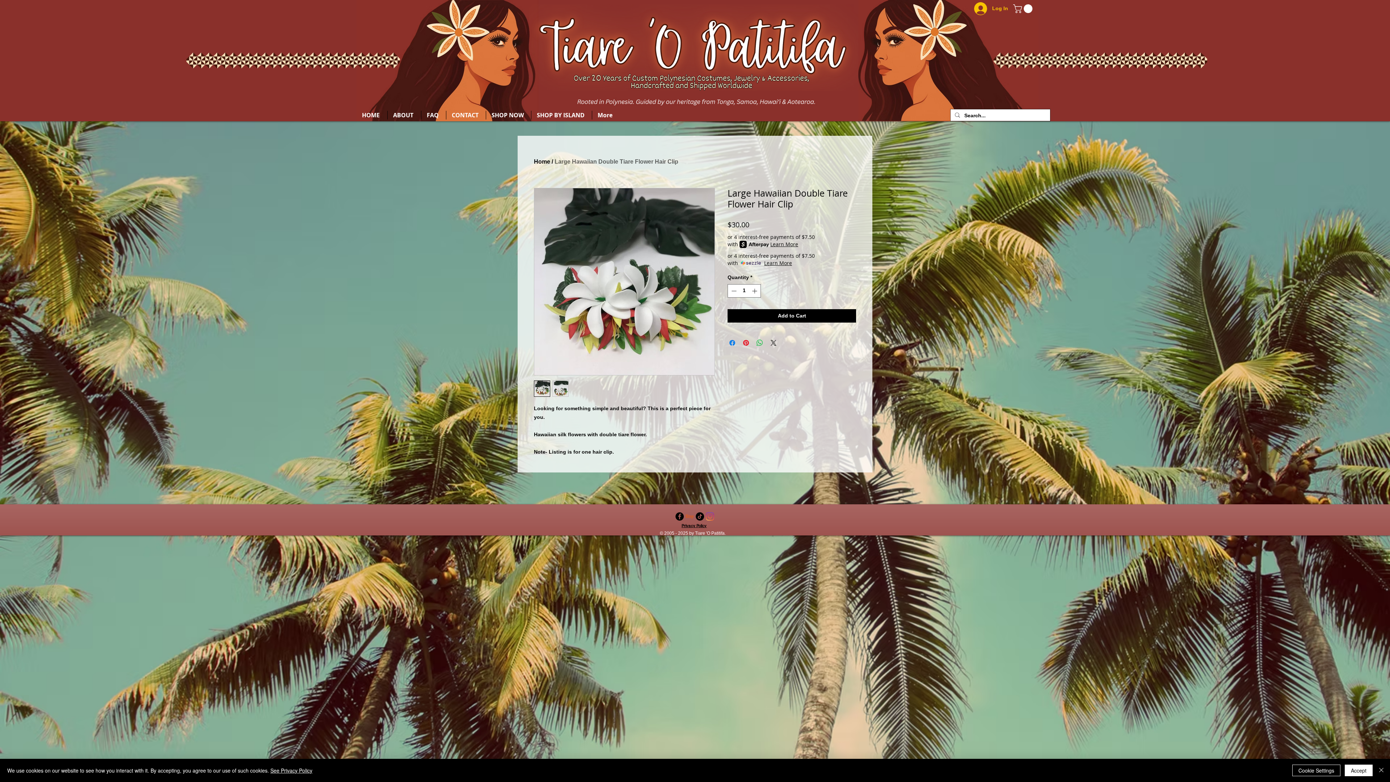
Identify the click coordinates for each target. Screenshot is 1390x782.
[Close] (1381, 770)
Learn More (784, 244)
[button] (1024, 8)
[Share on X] (773, 343)
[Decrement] (733, 291)
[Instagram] (710, 516)
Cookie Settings (1316, 770)
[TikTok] (700, 516)
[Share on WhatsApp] (759, 343)
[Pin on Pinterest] (746, 343)
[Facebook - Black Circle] (679, 516)
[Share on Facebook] (732, 343)
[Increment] (755, 291)
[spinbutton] (744, 291)
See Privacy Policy (291, 770)
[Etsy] (690, 516)
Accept (1358, 770)
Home (542, 162)
